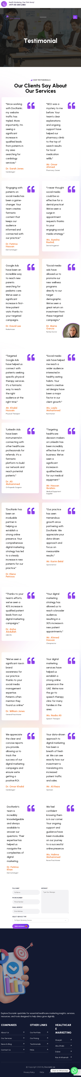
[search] (68, 17)
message (44, 888)
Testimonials (35, 1044)
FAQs (32, 1050)
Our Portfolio (35, 1032)
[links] (12, 17)
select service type (19, 917)
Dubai (57, 1052)
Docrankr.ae (49, 1067)
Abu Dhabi (59, 1046)
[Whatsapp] (74, 1070)
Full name (16, 888)
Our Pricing (34, 1038)
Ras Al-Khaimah (61, 1057)
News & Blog (6, 1044)
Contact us (6, 1050)
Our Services (6, 1038)
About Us (5, 1032)
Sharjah (58, 1040)
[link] (4, 4)
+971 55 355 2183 (17, 4)
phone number (17, 898)
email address (17, 907)
